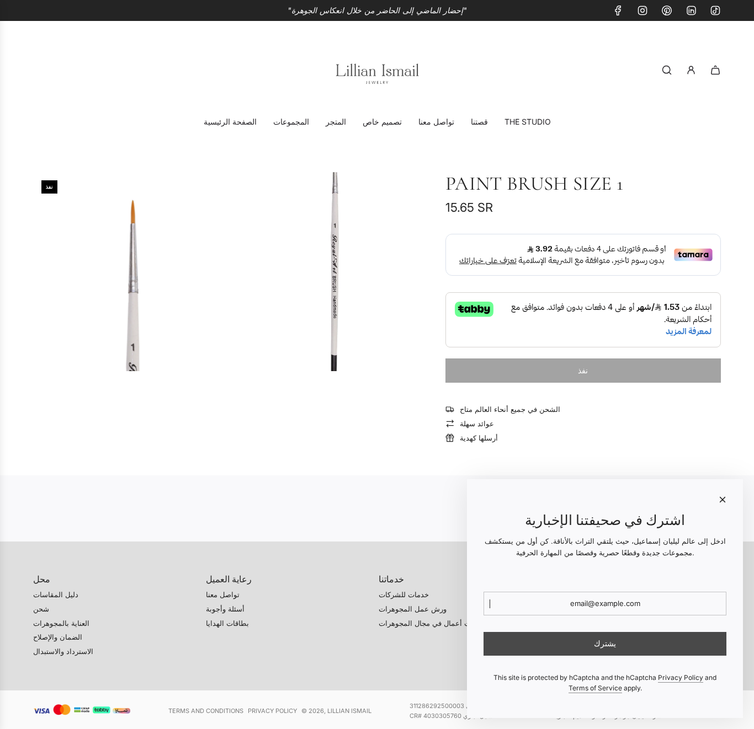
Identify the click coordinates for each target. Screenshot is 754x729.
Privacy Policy (272, 711)
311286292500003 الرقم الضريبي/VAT (462, 706)
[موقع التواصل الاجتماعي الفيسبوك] (618, 10)
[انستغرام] (642, 10)
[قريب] (722, 499)
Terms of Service (595, 688)
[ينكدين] (691, 10)
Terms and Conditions (205, 711)
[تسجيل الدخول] (691, 70)
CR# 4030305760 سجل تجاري (451, 716)
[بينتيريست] (667, 10)
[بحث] (667, 70)
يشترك (605, 643)
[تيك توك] (715, 10)
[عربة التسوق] (715, 70)
